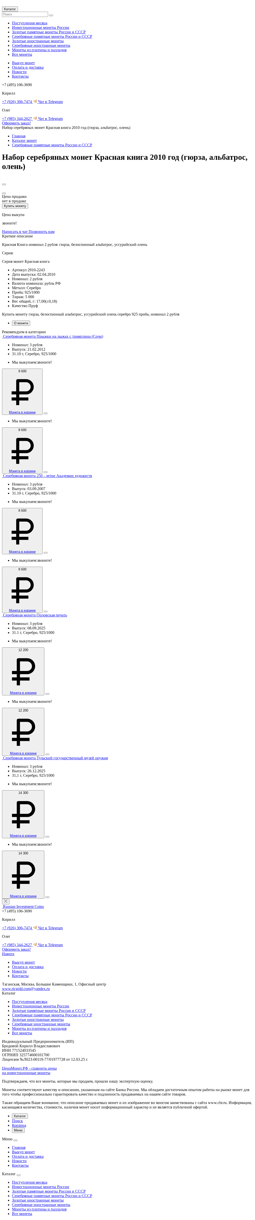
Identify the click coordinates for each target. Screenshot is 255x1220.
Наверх (8, 954)
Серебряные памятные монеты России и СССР (52, 36)
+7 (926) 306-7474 (17, 102)
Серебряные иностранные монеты (41, 45)
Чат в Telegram (50, 102)
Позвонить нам (42, 231)
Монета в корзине (22, 412)
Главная (18, 136)
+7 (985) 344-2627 (17, 118)
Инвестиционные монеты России (40, 27)
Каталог (10, 9)
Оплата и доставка (28, 67)
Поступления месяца (29, 23)
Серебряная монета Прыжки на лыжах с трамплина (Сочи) (53, 336)
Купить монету (15, 206)
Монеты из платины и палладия (39, 50)
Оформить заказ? (16, 123)
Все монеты (22, 54)
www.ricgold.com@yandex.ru (26, 989)
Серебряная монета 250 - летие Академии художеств (47, 476)
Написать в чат (15, 231)
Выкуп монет (23, 63)
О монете (21, 323)
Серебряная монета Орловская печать (35, 615)
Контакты (20, 76)
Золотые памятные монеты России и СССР (49, 32)
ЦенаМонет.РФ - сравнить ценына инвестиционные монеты (29, 1070)
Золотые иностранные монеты (38, 41)
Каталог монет (24, 140)
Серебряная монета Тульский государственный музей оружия (55, 758)
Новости (19, 72)
